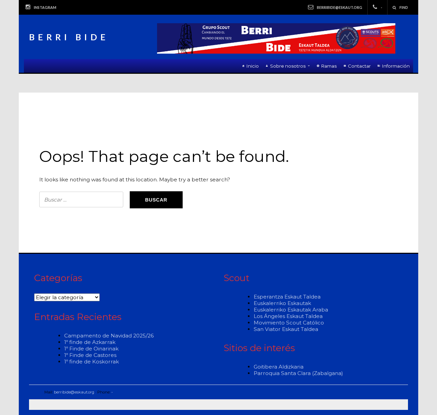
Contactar (359, 66)
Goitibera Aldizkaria (279, 366)
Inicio (252, 66)
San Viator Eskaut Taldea (286, 329)
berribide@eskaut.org (339, 7)
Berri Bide (69, 37)
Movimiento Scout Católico (289, 322)
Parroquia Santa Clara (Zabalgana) (298, 373)
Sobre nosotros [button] (288, 66)
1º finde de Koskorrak (91, 361)
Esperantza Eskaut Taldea (287, 296)
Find (403, 7)
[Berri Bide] (276, 38)
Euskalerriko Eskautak (282, 303)
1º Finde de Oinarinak (91, 348)
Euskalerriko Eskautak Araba (291, 309)
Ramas (329, 66)
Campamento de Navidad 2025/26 (109, 335)
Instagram (45, 7)
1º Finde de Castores (90, 355)
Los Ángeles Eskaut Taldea (288, 316)
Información (396, 66)
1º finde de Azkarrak (89, 342)
